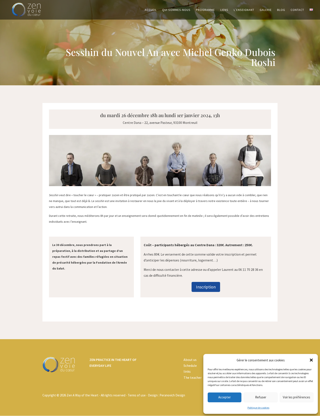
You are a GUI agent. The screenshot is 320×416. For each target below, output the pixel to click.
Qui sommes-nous (176, 10)
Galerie (266, 10)
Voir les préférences (296, 397)
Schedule (190, 365)
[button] (311, 360)
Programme (205, 10)
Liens (224, 10)
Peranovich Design (172, 395)
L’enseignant (244, 10)
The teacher (193, 377)
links (187, 371)
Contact (297, 10)
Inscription (206, 287)
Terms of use (137, 395)
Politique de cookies (258, 407)
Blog (281, 10)
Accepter (224, 397)
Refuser (260, 397)
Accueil (151, 10)
